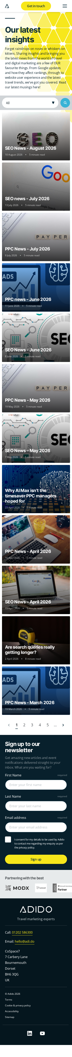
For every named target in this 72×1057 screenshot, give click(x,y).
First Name (13, 775)
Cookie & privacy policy (18, 1005)
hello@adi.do (24, 941)
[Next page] (63, 725)
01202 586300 (22, 932)
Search (65, 103)
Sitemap (9, 1017)
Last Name (13, 796)
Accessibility (12, 1011)
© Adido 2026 (12, 994)
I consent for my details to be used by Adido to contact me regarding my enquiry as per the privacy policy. (39, 843)
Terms (8, 1000)
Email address (15, 817)
